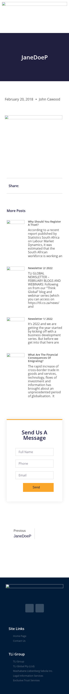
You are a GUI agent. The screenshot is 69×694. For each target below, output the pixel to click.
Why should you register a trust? (44, 223)
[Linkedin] (39, 608)
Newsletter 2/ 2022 (40, 268)
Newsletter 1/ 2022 (40, 319)
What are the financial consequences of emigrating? (43, 358)
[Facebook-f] (29, 608)
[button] (34, 27)
